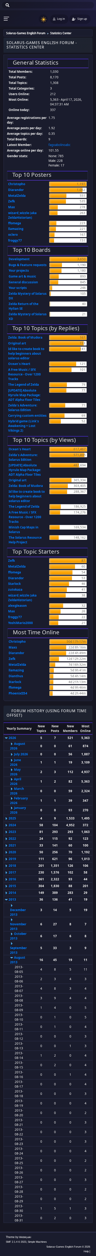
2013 (12, 899)
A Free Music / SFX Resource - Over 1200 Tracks (24, 374)
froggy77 (15, 240)
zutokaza (15, 589)
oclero (13, 234)
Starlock (14, 584)
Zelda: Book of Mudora (25, 337)
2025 (12, 818)
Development (19, 259)
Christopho (16, 184)
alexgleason (17, 606)
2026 (12, 738)
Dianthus (16, 676)
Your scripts (18, 288)
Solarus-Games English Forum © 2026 (68, 1246)
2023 (12, 832)
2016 (12, 879)
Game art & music (22, 276)
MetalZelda (17, 196)
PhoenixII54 (18, 693)
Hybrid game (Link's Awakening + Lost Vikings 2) (23, 426)
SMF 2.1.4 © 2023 (16, 1241)
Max (11, 207)
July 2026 (21, 754)
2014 (12, 893)
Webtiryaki (25, 1237)
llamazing (15, 229)
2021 (12, 845)
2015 (12, 886)
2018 (12, 866)
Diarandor (16, 190)
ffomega (14, 223)
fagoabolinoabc (59, 145)
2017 (12, 872)
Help (86, 1251)
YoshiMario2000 (20, 623)
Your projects (19, 270)
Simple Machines (37, 1241)
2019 (12, 859)
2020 (12, 852)
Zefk (11, 201)
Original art (17, 343)
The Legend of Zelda (23, 384)
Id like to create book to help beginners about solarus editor (26, 353)
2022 (12, 838)
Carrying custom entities (27, 415)
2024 (12, 825)
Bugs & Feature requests (28, 265)
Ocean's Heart (19, 364)
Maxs (13, 647)
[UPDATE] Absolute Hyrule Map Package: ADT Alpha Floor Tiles (24, 395)
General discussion (23, 282)
